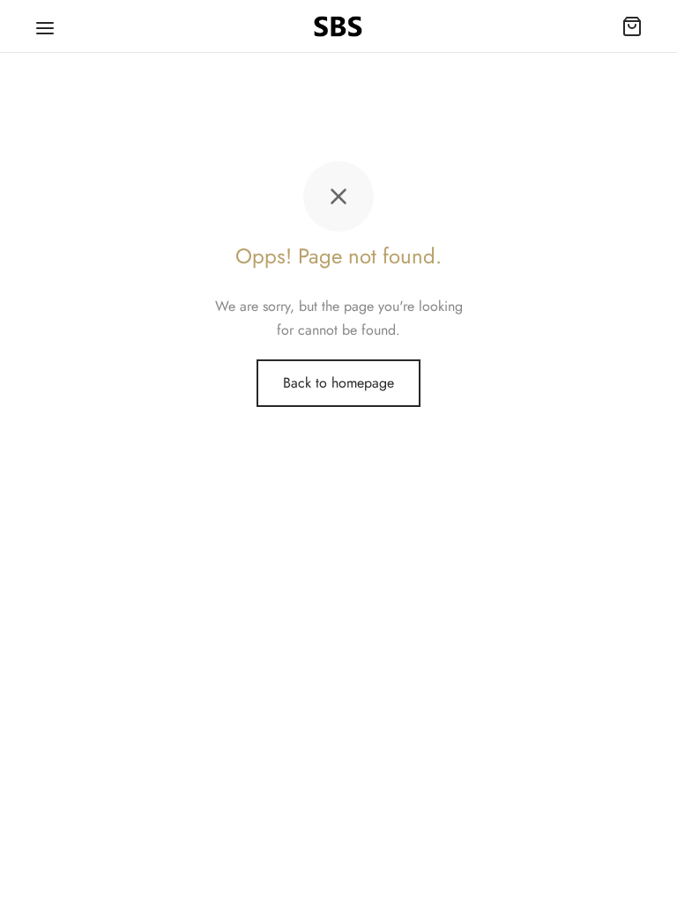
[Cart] (632, 26)
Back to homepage (338, 383)
